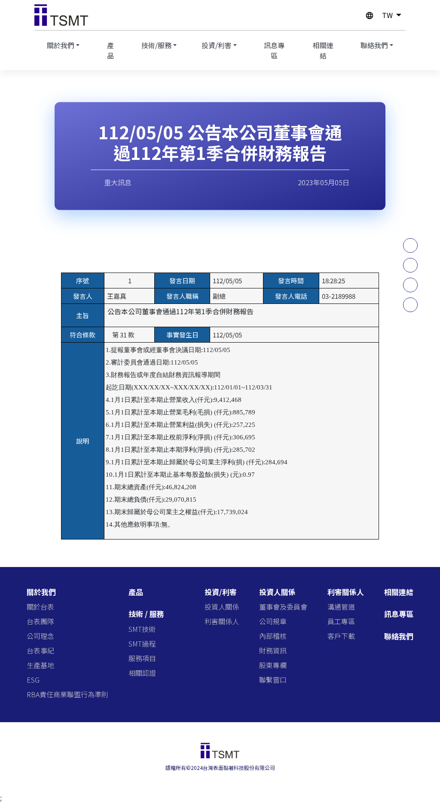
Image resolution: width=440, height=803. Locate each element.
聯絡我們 (374, 45)
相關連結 (323, 50)
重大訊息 (116, 182)
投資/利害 (217, 45)
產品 (110, 50)
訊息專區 (274, 50)
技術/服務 (156, 45)
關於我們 (60, 45)
